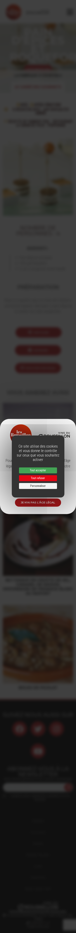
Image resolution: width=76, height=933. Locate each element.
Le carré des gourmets (38, 87)
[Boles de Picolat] (38, 644)
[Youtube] (38, 751)
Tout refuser (38, 478)
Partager (41, 332)
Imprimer (41, 350)
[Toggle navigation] (70, 12)
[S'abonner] (68, 787)
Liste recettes (38, 69)
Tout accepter (38, 470)
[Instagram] (56, 728)
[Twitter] (38, 728)
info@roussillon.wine (38, 926)
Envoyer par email (41, 368)
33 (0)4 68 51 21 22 (39, 922)
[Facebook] (19, 728)
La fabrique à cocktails (38, 75)
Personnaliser (38, 486)
